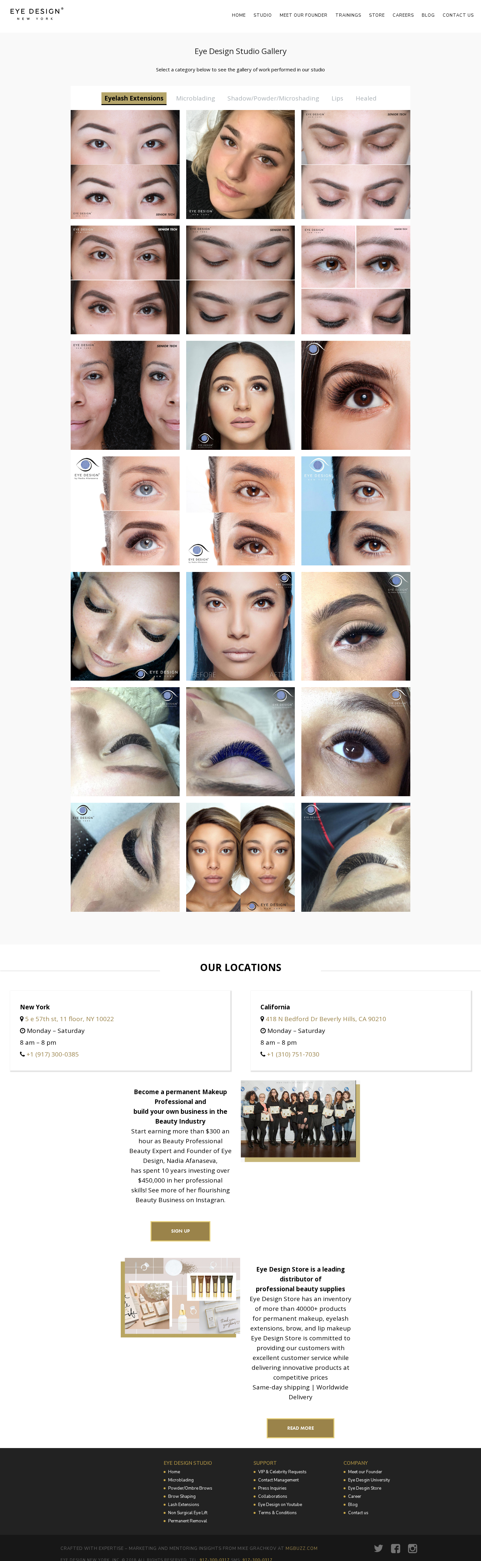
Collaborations (272, 1496)
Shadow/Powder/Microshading (273, 98)
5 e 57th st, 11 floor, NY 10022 (69, 1019)
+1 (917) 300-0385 (53, 1054)
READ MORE (300, 1428)
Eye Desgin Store (364, 1488)
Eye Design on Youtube (280, 1505)
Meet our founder (304, 15)
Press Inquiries (272, 1488)
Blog (428, 15)
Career (354, 1496)
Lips (337, 98)
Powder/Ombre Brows (190, 1488)
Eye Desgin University (369, 1480)
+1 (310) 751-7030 (293, 1054)
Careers (403, 15)
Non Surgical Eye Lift (187, 1513)
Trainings (348, 15)
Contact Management (278, 1480)
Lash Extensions (183, 1505)
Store (377, 15)
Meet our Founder (365, 1472)
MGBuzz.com (302, 1549)
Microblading (195, 98)
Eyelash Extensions (134, 98)
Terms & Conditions (277, 1513)
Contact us (458, 15)
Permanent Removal (187, 1521)
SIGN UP (180, 1231)
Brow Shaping (182, 1496)
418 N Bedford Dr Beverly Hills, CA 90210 (326, 1019)
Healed (366, 98)
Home (239, 15)
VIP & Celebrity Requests (282, 1472)
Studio (263, 15)
